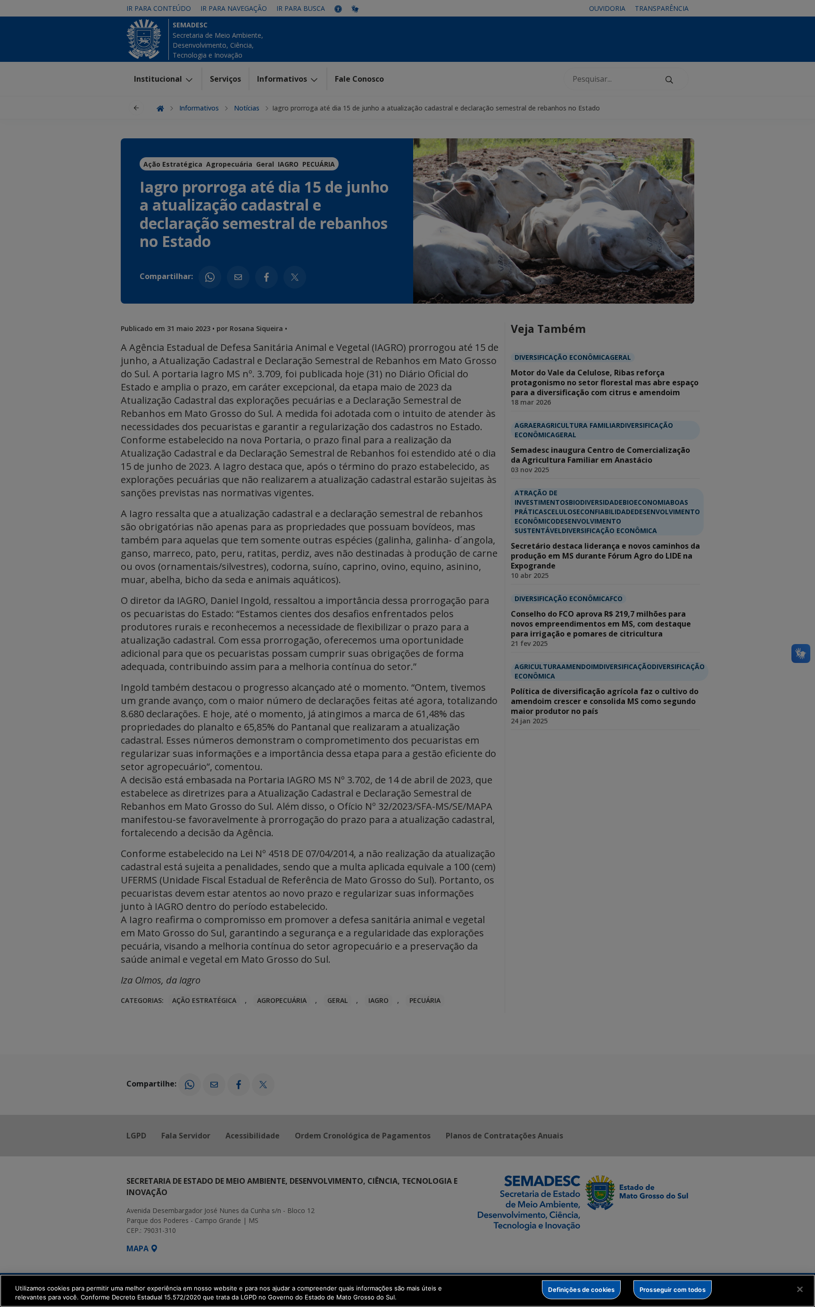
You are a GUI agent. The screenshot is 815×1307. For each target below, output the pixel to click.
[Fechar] (800, 1289)
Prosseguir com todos (673, 1289)
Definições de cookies (581, 1289)
